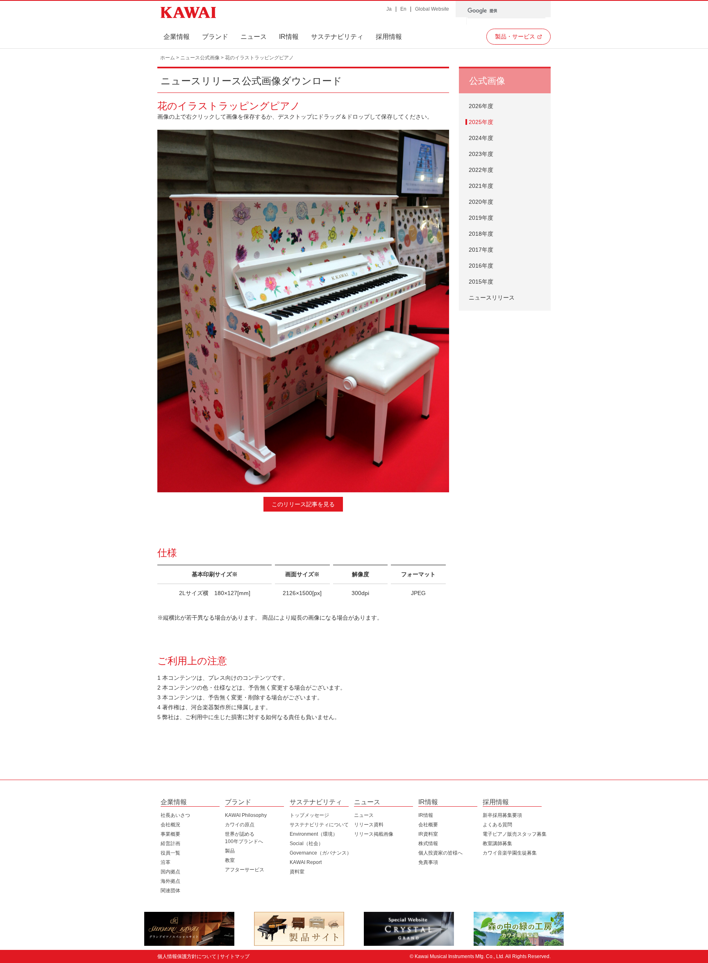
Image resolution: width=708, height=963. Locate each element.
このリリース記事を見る (303, 504)
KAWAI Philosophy (246, 815)
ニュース (254, 36)
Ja (389, 9)
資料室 (297, 872)
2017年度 (481, 250)
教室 (230, 860)
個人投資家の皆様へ (440, 853)
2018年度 (481, 234)
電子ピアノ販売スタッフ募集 (515, 834)
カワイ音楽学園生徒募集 (510, 853)
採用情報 (389, 36)
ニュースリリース (492, 297)
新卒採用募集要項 (502, 815)
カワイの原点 (239, 825)
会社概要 (428, 825)
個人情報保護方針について (186, 956)
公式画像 (487, 81)
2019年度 (481, 218)
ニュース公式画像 (200, 58)
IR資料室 (428, 834)
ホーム (167, 58)
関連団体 (170, 890)
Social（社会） (306, 843)
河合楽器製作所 (188, 13)
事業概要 (170, 834)
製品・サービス (515, 36)
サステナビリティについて (319, 825)
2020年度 (481, 202)
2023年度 (481, 154)
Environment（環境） (314, 834)
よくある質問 (497, 825)
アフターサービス (244, 870)
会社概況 (170, 825)
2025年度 (481, 122)
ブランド (215, 36)
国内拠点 (170, 872)
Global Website (432, 9)
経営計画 (170, 843)
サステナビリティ (337, 36)
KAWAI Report (306, 862)
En (403, 9)
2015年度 (481, 281)
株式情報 (428, 843)
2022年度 (481, 170)
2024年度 (481, 138)
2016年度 (481, 265)
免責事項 (428, 862)
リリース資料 (369, 825)
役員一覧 (170, 853)
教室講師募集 (497, 843)
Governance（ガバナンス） (321, 853)
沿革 (165, 862)
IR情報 (289, 36)
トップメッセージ (309, 815)
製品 (230, 851)
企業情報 (176, 36)
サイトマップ (235, 956)
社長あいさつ (175, 815)
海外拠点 (170, 881)
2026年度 (481, 106)
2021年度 (481, 186)
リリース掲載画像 (373, 834)
